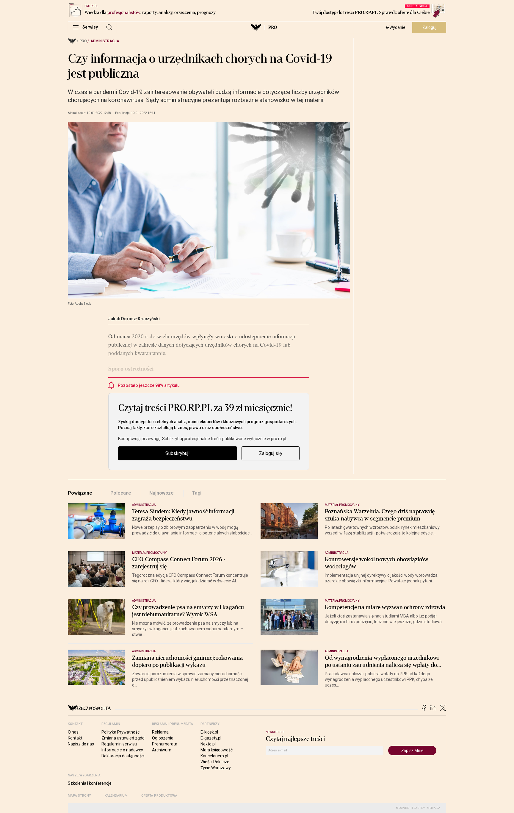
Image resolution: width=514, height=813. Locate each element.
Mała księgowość (216, 750)
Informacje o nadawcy (122, 750)
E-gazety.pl (210, 738)
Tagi (196, 493)
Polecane (120, 493)
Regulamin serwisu (119, 744)
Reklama (160, 732)
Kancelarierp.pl (214, 755)
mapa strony (79, 796)
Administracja (104, 41)
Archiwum (161, 750)
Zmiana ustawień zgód (123, 738)
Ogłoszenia (162, 738)
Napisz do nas (81, 744)
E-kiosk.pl (209, 732)
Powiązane (80, 493)
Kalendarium (116, 796)
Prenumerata (164, 744)
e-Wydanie (395, 27)
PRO (272, 27)
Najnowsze (161, 493)
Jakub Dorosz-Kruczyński (134, 318)
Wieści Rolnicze (214, 761)
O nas (73, 732)
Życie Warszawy (215, 767)
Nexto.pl (208, 744)
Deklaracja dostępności (123, 755)
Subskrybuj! (177, 453)
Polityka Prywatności (120, 732)
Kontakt (75, 738)
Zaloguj (429, 27)
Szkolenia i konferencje (90, 783)
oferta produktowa (159, 796)
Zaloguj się (270, 453)
